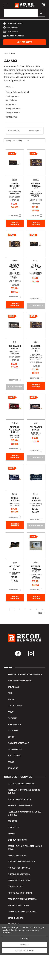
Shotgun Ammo (13, 113)
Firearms (12, 718)
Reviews (12, 833)
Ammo (11, 712)
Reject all (24, 944)
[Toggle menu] (5, 5)
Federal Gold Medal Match (17, 92)
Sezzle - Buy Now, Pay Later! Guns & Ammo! (25, 847)
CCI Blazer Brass (14, 349)
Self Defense (11, 100)
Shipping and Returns (19, 874)
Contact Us (13, 827)
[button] (25, 131)
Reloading (13, 768)
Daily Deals (13, 687)
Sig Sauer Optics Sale (18, 743)
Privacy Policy (15, 887)
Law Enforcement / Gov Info (22, 912)
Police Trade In (15, 706)
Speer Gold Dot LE (15, 188)
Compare (13, 215)
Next (40, 613)
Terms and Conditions (19, 880)
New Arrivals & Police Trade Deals (25, 674)
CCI (14, 342)
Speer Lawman (15, 501)
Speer (14, 179)
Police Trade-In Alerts (19, 799)
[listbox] (21, 140)
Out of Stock (36, 305)
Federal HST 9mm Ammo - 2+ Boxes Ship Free (24, 813)
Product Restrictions (19, 868)
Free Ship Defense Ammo (20, 681)
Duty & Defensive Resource (21, 784)
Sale (10, 693)
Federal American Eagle (14, 432)
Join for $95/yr (24, 42)
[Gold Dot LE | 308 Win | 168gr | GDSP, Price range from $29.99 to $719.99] (14, 545)
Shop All (12, 699)
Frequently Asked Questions (22, 899)
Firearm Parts (15, 749)
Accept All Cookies (24, 950)
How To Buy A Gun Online (20, 893)
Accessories (14, 756)
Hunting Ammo (12, 96)
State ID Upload (15, 918)
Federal (36, 179)
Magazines (13, 731)
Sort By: (9, 140)
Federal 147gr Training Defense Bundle (24, 791)
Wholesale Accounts (18, 905)
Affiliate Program (17, 855)
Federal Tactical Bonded (36, 572)
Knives (11, 762)
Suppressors (14, 724)
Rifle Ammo (11, 104)
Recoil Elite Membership (20, 805)
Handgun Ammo (13, 108)
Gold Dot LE (15, 570)
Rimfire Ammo (12, 117)
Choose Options (14, 223)
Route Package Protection (21, 862)
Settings (24, 938)
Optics (11, 737)
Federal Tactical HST (36, 190)
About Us (12, 821)
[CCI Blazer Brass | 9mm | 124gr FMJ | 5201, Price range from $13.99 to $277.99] (36, 406)
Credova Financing (17, 840)
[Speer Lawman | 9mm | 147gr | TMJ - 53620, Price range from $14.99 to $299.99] (14, 477)
